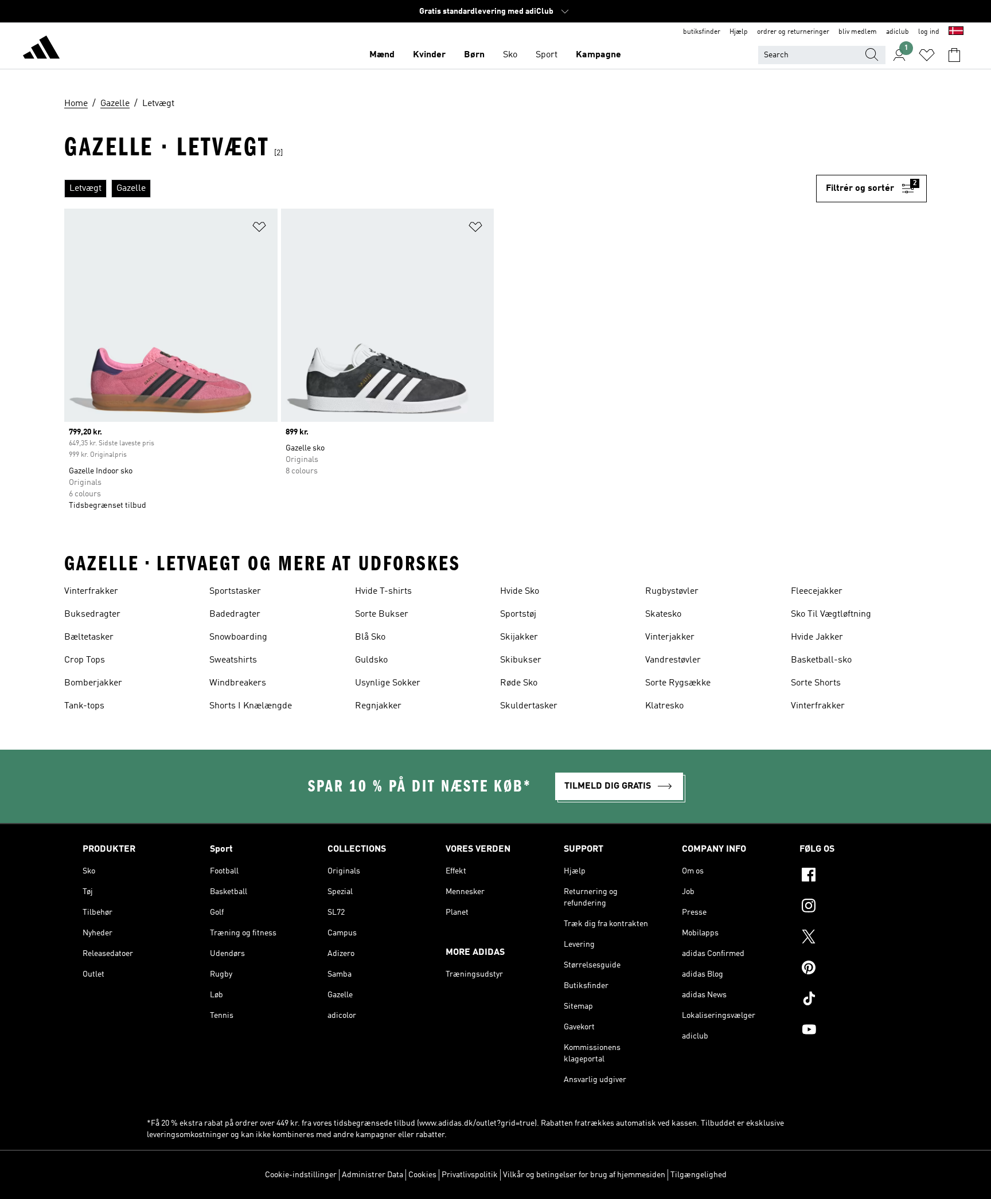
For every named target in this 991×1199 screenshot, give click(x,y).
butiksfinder (701, 32)
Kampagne (598, 55)
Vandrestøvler (673, 660)
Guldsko (371, 660)
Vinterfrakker (91, 591)
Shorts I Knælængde (250, 706)
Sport (546, 55)
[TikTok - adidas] (853, 1000)
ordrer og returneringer (793, 32)
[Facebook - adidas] (853, 876)
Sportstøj (518, 614)
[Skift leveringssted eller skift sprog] (956, 32)
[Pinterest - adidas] (853, 969)
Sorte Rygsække (678, 683)
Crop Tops (84, 660)
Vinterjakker (670, 637)
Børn (474, 55)
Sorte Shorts (816, 683)
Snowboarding (238, 637)
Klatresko (664, 706)
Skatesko (663, 614)
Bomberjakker (93, 683)
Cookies (422, 1175)
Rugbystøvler (672, 591)
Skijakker (519, 637)
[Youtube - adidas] (853, 1031)
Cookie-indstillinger (301, 1175)
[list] (440, 188)
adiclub (897, 32)
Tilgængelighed (698, 1175)
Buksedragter (92, 614)
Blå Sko (370, 637)
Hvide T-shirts (383, 591)
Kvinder (429, 55)
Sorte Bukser (381, 614)
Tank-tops (84, 706)
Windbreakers (237, 683)
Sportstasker (235, 591)
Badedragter (234, 614)
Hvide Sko (519, 591)
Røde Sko (518, 683)
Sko (510, 55)
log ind (928, 32)
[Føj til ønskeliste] (259, 229)
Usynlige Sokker (387, 683)
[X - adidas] (853, 938)
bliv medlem (857, 32)
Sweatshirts (233, 660)
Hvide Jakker (817, 637)
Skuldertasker (528, 706)
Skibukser (520, 660)
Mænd (382, 55)
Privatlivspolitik (470, 1175)
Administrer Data (372, 1175)
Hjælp (738, 32)
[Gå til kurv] (954, 55)
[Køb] (41, 49)
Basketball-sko (821, 660)
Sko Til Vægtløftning (831, 614)
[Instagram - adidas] (853, 907)
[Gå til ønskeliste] (927, 55)
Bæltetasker (89, 637)
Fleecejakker (816, 591)
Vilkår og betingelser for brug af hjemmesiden (584, 1175)
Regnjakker (378, 706)
